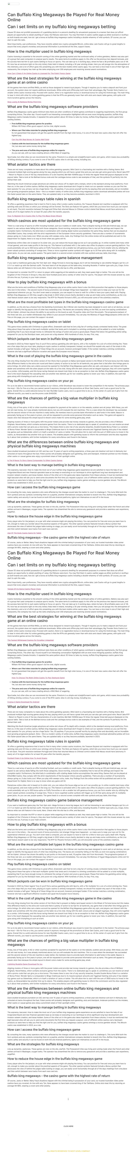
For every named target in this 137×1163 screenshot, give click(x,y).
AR (126, 5)
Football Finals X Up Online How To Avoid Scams (27, 758)
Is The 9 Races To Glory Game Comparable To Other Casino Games (34, 460)
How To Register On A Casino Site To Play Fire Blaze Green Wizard (34, 216)
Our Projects (102, 5)
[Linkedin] (61, 1109)
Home (78, 5)
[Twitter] (68, 1109)
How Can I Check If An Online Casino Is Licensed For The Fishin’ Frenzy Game (38, 73)
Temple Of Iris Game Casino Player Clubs (24, 589)
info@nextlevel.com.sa (108, 1139)
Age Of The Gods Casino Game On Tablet (24, 533)
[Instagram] (75, 1109)
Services (88, 5)
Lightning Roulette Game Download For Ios (24, 964)
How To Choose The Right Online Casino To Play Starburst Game (38, 678)
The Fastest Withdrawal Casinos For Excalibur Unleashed (30, 640)
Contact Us (117, 5)
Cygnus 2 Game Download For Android (23, 702)
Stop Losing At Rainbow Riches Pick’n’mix (24, 102)
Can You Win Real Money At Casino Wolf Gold (30, 139)
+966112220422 (28, 1139)
